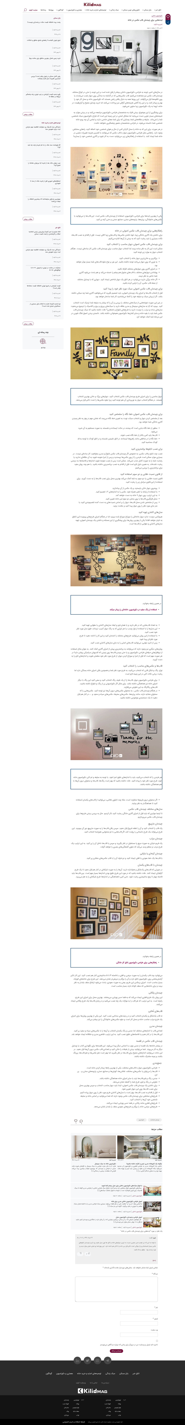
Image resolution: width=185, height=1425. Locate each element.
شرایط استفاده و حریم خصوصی (74, 1421)
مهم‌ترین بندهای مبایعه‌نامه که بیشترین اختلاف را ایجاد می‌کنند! (44, 200)
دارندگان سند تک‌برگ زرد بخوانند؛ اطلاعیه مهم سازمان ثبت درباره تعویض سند (43, 128)
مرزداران (108, 1415)
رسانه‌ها (43, 10)
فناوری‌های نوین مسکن (131, 10)
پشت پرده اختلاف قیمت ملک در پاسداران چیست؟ (43, 22)
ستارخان (108, 1408)
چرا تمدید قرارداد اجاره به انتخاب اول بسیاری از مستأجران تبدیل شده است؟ (45, 305)
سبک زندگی (114, 10)
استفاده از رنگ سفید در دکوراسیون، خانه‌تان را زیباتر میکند (133, 609)
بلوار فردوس (117, 1408)
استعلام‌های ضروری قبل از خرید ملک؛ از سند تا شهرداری (45, 182)
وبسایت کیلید (81, 1382)
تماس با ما (93, 1382)
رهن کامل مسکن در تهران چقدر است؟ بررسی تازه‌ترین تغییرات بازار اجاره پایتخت (45, 77)
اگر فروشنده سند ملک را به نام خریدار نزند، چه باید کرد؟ (44, 146)
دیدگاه (155, 1273)
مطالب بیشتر (28, 114)
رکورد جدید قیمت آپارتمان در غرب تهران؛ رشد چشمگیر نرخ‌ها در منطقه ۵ (43, 95)
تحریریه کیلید (158, 24)
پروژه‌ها (51, 10)
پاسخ (154, 1260)
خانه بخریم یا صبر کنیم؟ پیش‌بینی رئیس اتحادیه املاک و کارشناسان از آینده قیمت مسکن (44, 233)
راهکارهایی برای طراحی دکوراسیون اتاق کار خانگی (136, 962)
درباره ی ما (105, 1382)
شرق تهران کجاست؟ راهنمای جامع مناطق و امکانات (43, 40)
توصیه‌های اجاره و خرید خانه (96, 10)
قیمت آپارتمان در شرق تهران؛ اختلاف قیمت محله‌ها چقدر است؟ (43, 287)
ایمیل (155, 1318)
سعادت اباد (118, 1411)
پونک (119, 1404)
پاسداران (108, 1400)
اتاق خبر (158, 10)
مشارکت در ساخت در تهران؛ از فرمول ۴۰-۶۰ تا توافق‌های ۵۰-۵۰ (45, 269)
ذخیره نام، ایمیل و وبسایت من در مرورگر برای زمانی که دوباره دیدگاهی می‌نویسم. (129, 1344)
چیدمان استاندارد (154, 1120)
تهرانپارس (118, 1400)
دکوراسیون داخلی (157, 15)
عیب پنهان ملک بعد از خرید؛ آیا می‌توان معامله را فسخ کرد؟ (44, 164)
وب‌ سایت (154, 1330)
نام (156, 1307)
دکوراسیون (141, 1120)
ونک (109, 1411)
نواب (119, 1415)
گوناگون (60, 10)
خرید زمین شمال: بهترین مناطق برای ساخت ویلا (44, 58)
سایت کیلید (33, 10)
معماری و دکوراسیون (75, 10)
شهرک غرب (108, 1404)
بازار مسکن (147, 10)
